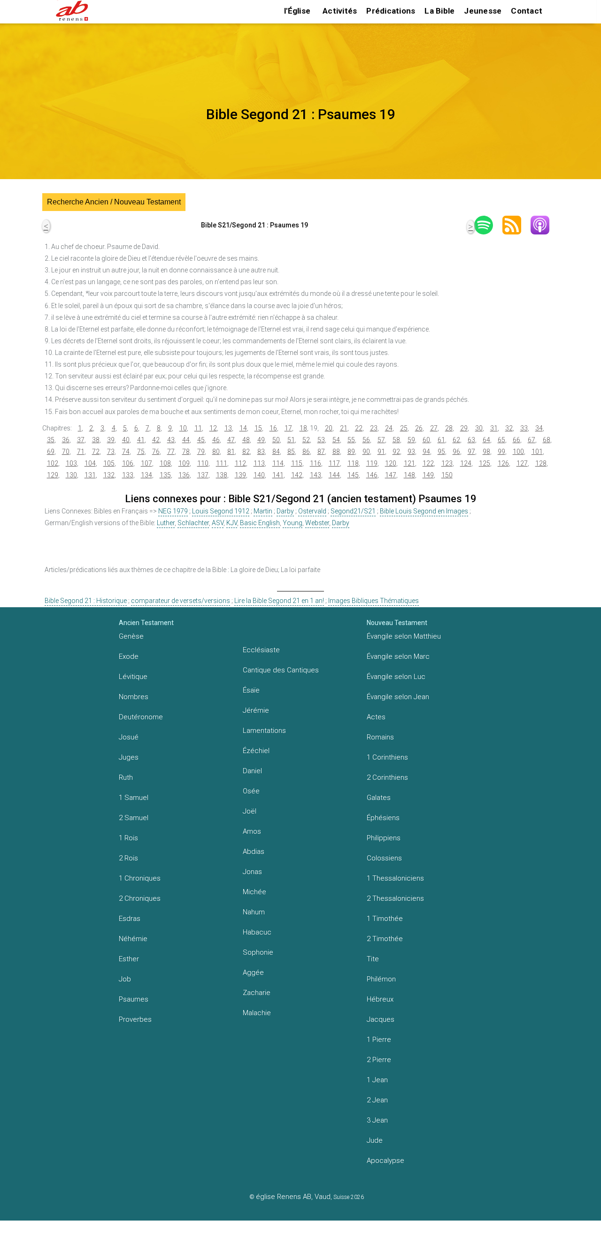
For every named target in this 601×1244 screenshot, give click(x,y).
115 (296, 463)
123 (447, 463)
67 (531, 440)
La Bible (439, 10)
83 (261, 451)
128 (541, 463)
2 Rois (128, 858)
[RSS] (516, 225)
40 (126, 440)
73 (111, 451)
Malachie (257, 1013)
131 (90, 475)
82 (246, 451)
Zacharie (256, 992)
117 (334, 463)
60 (426, 440)
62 (456, 440)
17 (288, 428)
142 (296, 475)
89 (351, 451)
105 (109, 463)
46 (216, 440)
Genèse (131, 636)
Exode (129, 656)
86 (306, 451)
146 (372, 475)
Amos (252, 831)
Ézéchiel (256, 750)
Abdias (253, 851)
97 (471, 451)
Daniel (252, 771)
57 (381, 440)
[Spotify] (488, 225)
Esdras (129, 918)
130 (71, 475)
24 (389, 428)
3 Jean (377, 1120)
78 (186, 451)
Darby (285, 511)
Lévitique (133, 676)
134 (146, 475)
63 (471, 440)
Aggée (253, 972)
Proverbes (135, 1019)
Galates (379, 797)
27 (434, 428)
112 (240, 463)
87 (321, 451)
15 (258, 428)
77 (171, 451)
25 (404, 428)
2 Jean (377, 1100)
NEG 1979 (173, 511)
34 (539, 428)
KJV (231, 523)
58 (396, 440)
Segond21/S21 (353, 511)
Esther (129, 959)
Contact (526, 10)
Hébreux (380, 999)
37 (81, 440)
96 (456, 451)
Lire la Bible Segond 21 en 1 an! (279, 600)
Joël (249, 811)
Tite (373, 959)
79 (201, 451)
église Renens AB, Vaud (293, 1196)
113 (259, 463)
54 (336, 440)
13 (228, 428)
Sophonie (258, 952)
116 (315, 463)
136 (184, 475)
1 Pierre (379, 1039)
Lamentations (264, 730)
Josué (129, 737)
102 (52, 463)
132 (109, 475)
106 (127, 463)
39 (111, 440)
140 (259, 475)
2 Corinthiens (387, 777)
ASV (217, 523)
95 (441, 451)
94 (426, 451)
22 (358, 428)
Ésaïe (251, 690)
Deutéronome (141, 717)
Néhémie (133, 939)
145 (353, 475)
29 (464, 428)
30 (479, 428)
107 (146, 463)
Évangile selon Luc (396, 676)
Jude (375, 1140)
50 (276, 440)
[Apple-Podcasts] (545, 225)
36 (65, 440)
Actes (376, 717)
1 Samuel (133, 797)
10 (183, 428)
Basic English (260, 523)
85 (291, 451)
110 (202, 463)
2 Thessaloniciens (395, 898)
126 (503, 463)
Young (292, 523)
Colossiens (384, 858)
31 (494, 428)
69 (50, 451)
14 (243, 428)
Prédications (390, 10)
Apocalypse (385, 1160)
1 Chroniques (140, 878)
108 (165, 463)
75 (141, 451)
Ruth (126, 777)
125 (484, 463)
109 (184, 463)
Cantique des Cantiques (281, 670)
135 (165, 475)
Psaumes (133, 999)
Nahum (254, 912)
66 (516, 440)
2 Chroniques (140, 898)
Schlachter (193, 523)
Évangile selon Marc (398, 656)
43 (171, 440)
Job (125, 979)
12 (213, 428)
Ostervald (312, 511)
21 (343, 428)
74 (126, 451)
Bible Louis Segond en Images (424, 511)
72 (96, 451)
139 (240, 475)
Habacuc (257, 932)
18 (303, 428)
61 (441, 440)
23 (374, 428)
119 (372, 463)
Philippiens (384, 838)
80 (216, 451)
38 (96, 440)
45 (201, 440)
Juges (129, 757)
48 (246, 440)
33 (524, 428)
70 (65, 451)
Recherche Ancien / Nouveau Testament (114, 202)
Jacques (380, 1019)
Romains (380, 737)
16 (273, 428)
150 (447, 475)
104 (90, 463)
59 (411, 440)
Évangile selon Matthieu (404, 636)
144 (334, 475)
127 (522, 463)
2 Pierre (379, 1060)
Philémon (381, 979)
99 (501, 451)
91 (381, 451)
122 (428, 463)
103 (71, 463)
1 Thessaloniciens (395, 878)
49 (261, 440)
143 (315, 475)
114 (278, 463)
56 (366, 440)
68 (546, 440)
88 (336, 451)
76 (156, 451)
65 (501, 440)
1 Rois (128, 838)
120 (390, 463)
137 (202, 475)
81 (231, 451)
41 (141, 440)
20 (328, 428)
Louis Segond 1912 (220, 511)
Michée (254, 892)
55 (351, 440)
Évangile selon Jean (398, 697)
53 (321, 440)
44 (186, 440)
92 (396, 451)
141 (278, 475)
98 (486, 451)
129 (52, 475)
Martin (263, 511)
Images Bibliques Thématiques (373, 600)
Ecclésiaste (261, 650)
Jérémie (256, 710)
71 (81, 451)
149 (428, 475)
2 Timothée (385, 939)
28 (449, 428)
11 (198, 428)
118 (353, 463)
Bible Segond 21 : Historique (86, 600)
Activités (340, 10)
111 (221, 463)
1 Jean (377, 1080)
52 (306, 440)
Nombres (133, 697)
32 (509, 428)
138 (221, 475)
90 (366, 451)
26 (419, 428)
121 (409, 463)
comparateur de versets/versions (180, 600)
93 (411, 451)
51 (291, 440)
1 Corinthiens (387, 757)
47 (231, 440)
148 (409, 475)
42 (156, 440)
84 (276, 451)
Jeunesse (482, 10)
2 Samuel (133, 818)
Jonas (252, 871)
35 (50, 440)
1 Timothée (385, 918)
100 (518, 451)
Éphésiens (383, 818)
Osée (251, 791)
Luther (166, 523)
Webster (317, 523)
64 (486, 440)
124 (465, 463)
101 (537, 451)
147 (390, 475)
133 (127, 475)
